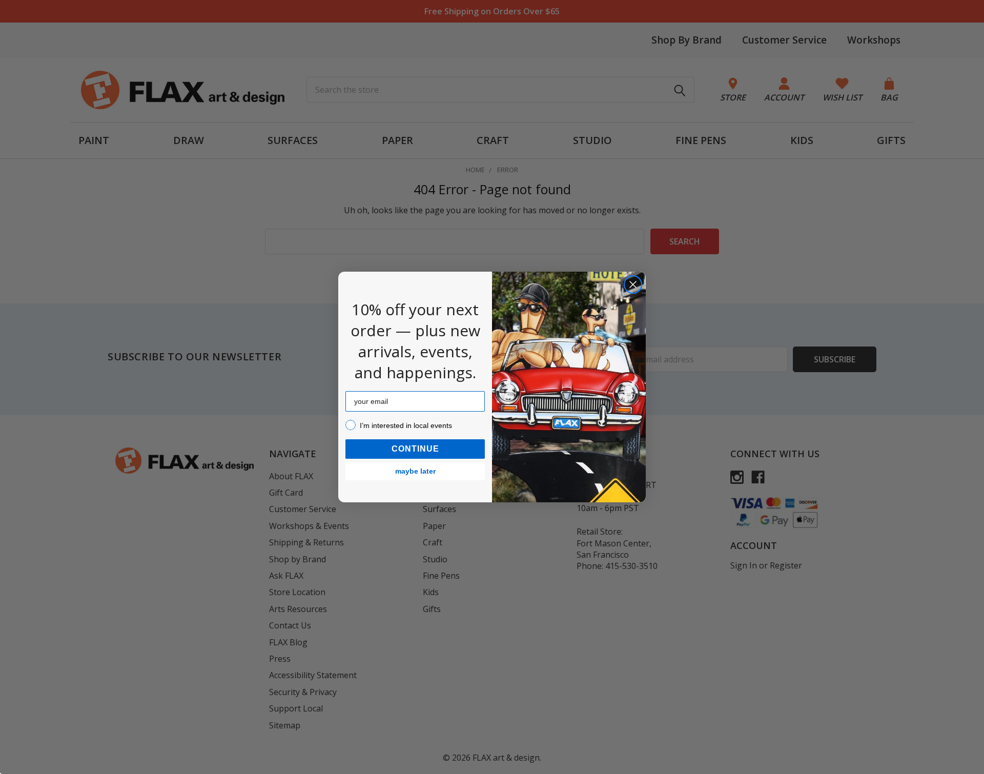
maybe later (415, 471)
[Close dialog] (633, 284)
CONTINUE (415, 448)
